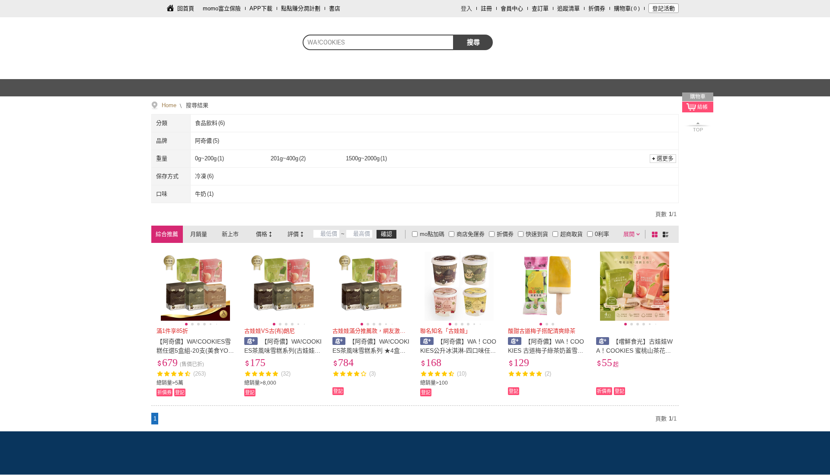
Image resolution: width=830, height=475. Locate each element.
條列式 (667, 234)
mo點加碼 (432, 234)
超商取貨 (571, 234)
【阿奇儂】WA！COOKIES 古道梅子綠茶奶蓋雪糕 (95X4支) (546, 350)
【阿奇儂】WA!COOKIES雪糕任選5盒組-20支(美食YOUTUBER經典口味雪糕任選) (194, 350)
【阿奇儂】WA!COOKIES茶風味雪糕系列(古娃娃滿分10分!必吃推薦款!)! (283, 350)
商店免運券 (470, 234)
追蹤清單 (568, 8)
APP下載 (260, 8)
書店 (334, 8)
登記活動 (663, 8)
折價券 (596, 8)
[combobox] (378, 42)
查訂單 (540, 8)
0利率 (602, 234)
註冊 (486, 8)
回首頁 (185, 8)
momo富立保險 (222, 8)
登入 (466, 8)
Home (169, 105)
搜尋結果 (196, 105)
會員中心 (512, 8)
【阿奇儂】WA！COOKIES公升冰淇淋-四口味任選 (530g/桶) (458, 350)
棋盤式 (656, 234)
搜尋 (473, 42)
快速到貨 (537, 234)
